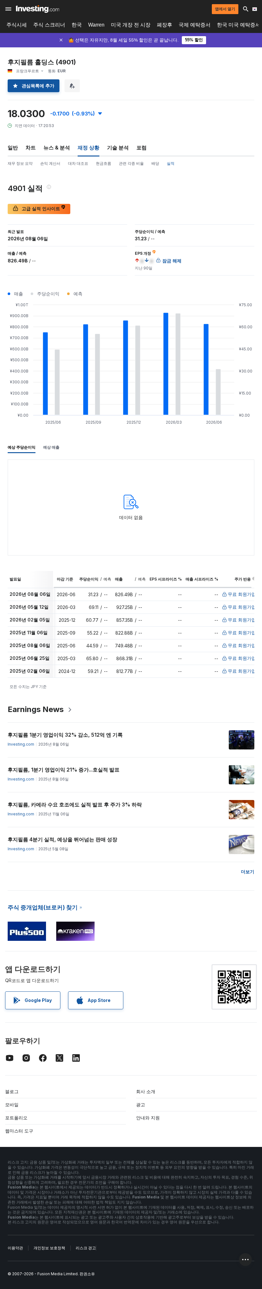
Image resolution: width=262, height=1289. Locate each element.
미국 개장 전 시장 (130, 25)
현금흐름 (103, 163)
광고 (140, 1104)
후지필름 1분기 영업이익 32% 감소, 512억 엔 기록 (65, 735)
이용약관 (15, 1247)
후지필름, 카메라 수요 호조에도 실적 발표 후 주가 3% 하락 (75, 804)
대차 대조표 (78, 163)
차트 (31, 147)
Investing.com (21, 744)
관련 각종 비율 (131, 163)
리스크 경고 (86, 1247)
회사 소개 (145, 1091)
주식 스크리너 (49, 25)
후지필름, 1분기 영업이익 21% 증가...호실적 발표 (63, 769)
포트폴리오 (16, 1117)
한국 (77, 25)
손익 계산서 (50, 163)
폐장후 (164, 25)
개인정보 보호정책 (49, 1247)
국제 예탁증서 (195, 25)
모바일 (12, 1104)
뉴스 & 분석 (56, 147)
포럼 (141, 147)
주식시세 (16, 25)
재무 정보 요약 (20, 163)
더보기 (247, 871)
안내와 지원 (148, 1117)
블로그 (12, 1091)
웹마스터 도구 (19, 1130)
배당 (155, 163)
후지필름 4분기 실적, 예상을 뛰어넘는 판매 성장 (62, 839)
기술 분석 (118, 147)
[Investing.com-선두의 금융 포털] (37, 9)
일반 (13, 147)
